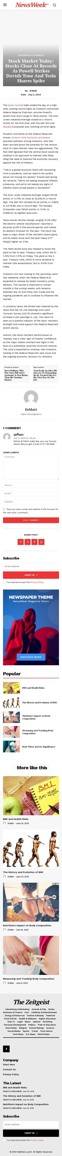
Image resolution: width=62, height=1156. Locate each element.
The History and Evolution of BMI (39, 702)
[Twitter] (28, 542)
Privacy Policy (36, 582)
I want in (29, 575)
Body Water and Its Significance (38, 746)
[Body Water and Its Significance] (11, 746)
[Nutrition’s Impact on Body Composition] (11, 717)
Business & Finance (31, 55)
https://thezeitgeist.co (31, 414)
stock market (15, 105)
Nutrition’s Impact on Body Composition (36, 717)
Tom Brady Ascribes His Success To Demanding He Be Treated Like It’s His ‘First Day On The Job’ (45, 375)
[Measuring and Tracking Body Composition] (11, 732)
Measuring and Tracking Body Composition (37, 732)
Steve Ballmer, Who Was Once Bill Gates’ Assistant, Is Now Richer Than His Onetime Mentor (16, 375)
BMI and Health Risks (33, 687)
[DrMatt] (31, 397)
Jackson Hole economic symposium (30, 137)
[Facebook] (21, 542)
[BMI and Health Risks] (11, 688)
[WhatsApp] (41, 542)
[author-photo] (5, 823)
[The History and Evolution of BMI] (11, 702)
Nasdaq (7, 126)
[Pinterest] (34, 542)
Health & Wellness (12, 1091)
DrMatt (33, 90)
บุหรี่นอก (19, 434)
